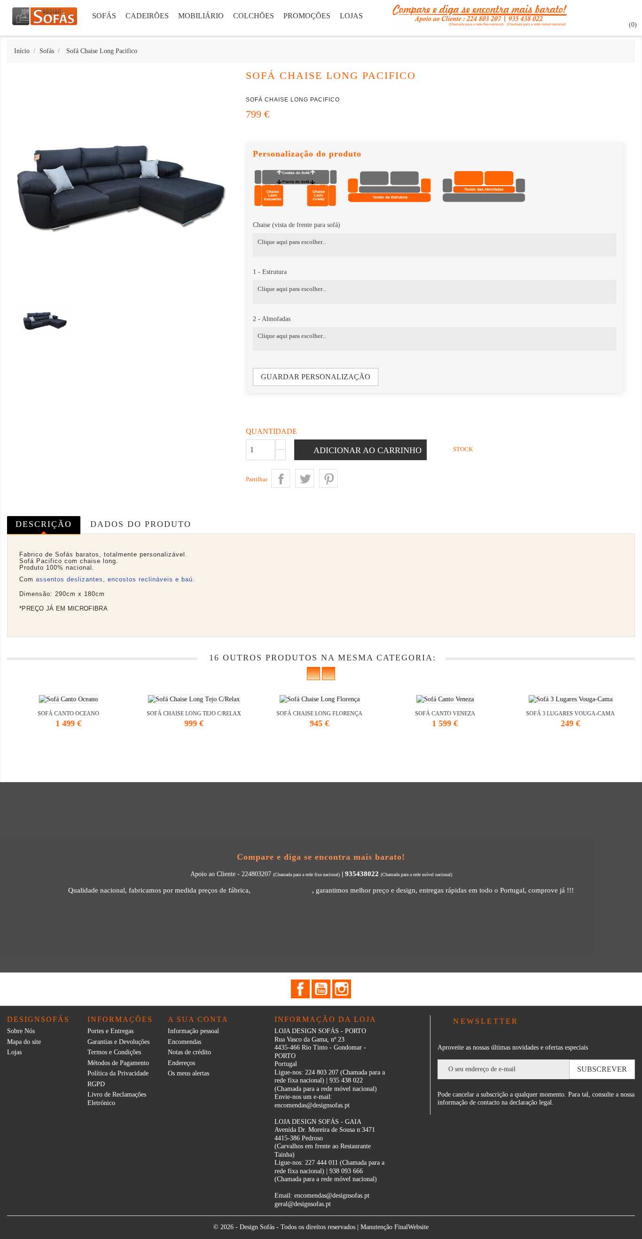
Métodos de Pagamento (118, 1062)
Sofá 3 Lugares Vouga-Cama (449, 713)
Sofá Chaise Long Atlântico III (574, 713)
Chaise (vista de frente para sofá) (296, 224)
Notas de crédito (189, 1052)
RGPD (96, 1084)
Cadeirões (147, 16)
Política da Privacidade (118, 1073)
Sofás (104, 16)
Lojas (14, 1052)
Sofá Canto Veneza (323, 713)
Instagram (341, 989)
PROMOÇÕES (306, 16)
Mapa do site (24, 1041)
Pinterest (328, 478)
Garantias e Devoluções (118, 1041)
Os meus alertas (188, 1073)
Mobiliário (201, 16)
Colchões (253, 16)
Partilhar (281, 478)
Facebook (300, 989)
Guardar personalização (315, 377)
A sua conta (198, 1019)
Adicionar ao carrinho (366, 450)
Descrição (44, 524)
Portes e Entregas (110, 1031)
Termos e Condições (114, 1052)
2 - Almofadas (271, 318)
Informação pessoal (193, 1031)
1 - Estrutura (270, 271)
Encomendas (184, 1041)
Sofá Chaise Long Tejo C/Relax (72, 713)
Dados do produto (140, 524)
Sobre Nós (21, 1031)
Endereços (181, 1062)
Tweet (304, 478)
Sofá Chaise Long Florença (198, 713)
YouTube (321, 989)
